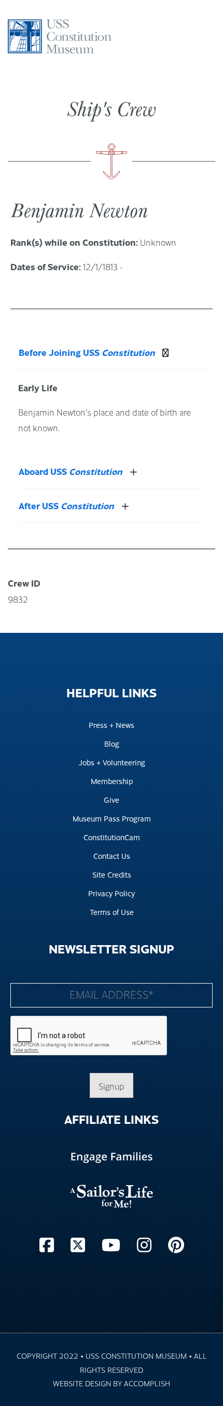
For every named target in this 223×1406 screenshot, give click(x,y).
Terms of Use (112, 911)
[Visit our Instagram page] (146, 1243)
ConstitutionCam (111, 836)
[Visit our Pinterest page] (176, 1243)
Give (111, 799)
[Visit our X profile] (79, 1243)
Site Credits (111, 874)
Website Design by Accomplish (111, 1382)
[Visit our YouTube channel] (113, 1243)
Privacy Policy (111, 892)
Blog (111, 743)
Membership (112, 780)
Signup (111, 1086)
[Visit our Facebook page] (48, 1243)
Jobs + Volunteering (111, 762)
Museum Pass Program (112, 818)
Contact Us (111, 855)
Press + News (111, 724)
